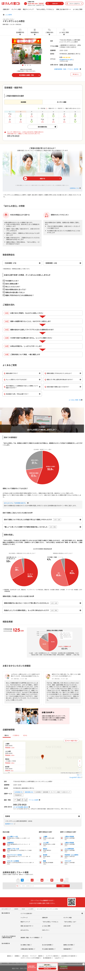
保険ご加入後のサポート (63, 9)
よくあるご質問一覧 (75, 400)
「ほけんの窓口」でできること (45, 9)
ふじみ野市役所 (69, 849)
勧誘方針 (40, 956)
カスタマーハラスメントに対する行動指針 (30, 958)
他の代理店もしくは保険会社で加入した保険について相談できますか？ (22, 387)
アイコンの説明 (34, 800)
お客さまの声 (67, 926)
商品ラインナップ (28, 9)
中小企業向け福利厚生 (48, 949)
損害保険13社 (29, 792)
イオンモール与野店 (13, 861)
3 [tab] (28, 65)
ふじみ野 (45, 843)
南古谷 (45, 849)
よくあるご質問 (77, 9)
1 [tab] (23, 65)
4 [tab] (30, 65)
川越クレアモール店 (13, 849)
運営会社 (9, 956)
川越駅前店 (10, 843)
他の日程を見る (42, 127)
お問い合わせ (25, 956)
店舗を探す (6, 9)
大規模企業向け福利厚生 (27, 949)
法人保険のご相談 (25, 945)
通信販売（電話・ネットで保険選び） (30, 937)
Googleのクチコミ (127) (66, 59)
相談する (34, 178)
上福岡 (45, 836)
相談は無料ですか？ (12, 373)
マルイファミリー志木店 (14, 855)
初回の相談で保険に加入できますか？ (58, 387)
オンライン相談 (16, 9)
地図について (79, 775)
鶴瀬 (44, 861)
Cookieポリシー (58, 958)
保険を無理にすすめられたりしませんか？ (59, 373)
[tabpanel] (26, 51)
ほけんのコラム (25, 930)
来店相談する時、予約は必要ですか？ (17, 394)
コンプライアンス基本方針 (52, 956)
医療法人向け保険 (68, 945)
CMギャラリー (46, 930)
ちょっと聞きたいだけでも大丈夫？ (16, 379)
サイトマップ (33, 956)
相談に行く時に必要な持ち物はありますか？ (60, 379)
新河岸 (45, 855)
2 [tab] (25, 65)
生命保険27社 (18, 792)
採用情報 (17, 956)
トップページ (24, 917)
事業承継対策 (67, 949)
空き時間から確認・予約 (26, 75)
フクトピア (68, 861)
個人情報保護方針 (47, 958)
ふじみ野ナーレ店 (12, 836)
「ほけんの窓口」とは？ (70, 922)
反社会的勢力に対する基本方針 (68, 956)
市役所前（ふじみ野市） (72, 855)
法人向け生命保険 (46, 945)
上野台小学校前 (69, 836)
